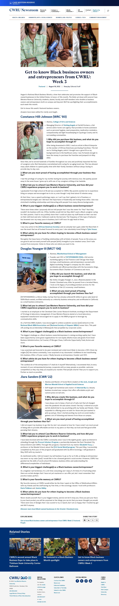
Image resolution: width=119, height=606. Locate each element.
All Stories (80, 10)
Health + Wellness (18, 17)
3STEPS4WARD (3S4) (74, 257)
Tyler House (92, 229)
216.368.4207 (41, 597)
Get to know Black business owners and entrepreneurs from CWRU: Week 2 (93, 560)
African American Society (49, 227)
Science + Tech (81, 17)
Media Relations (69, 10)
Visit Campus (104, 589)
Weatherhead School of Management (71, 254)
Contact (88, 10)
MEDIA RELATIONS (41, 578)
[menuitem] (19, 17)
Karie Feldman (26, 488)
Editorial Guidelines (59, 585)
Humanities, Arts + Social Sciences (40, 17)
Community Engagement (98, 17)
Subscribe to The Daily (60, 588)
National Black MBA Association (33, 325)
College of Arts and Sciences (64, 122)
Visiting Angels (69, 125)
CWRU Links (103, 578)
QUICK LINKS (59, 577)
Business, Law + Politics (64, 17)
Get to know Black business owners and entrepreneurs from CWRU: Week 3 (47, 521)
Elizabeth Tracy (86, 445)
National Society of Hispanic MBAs (64, 325)
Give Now (103, 587)
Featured (76, 521)
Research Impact (43, 10)
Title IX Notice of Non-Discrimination (19, 596)
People (23, 523)
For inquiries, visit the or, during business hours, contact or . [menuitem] (41, 592)
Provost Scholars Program (48, 442)
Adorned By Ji (82, 388)
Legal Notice (13, 593)
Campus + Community (55, 10)
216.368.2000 (13, 591)
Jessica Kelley (41, 488)
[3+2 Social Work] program (64, 447)
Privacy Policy (21, 593)
